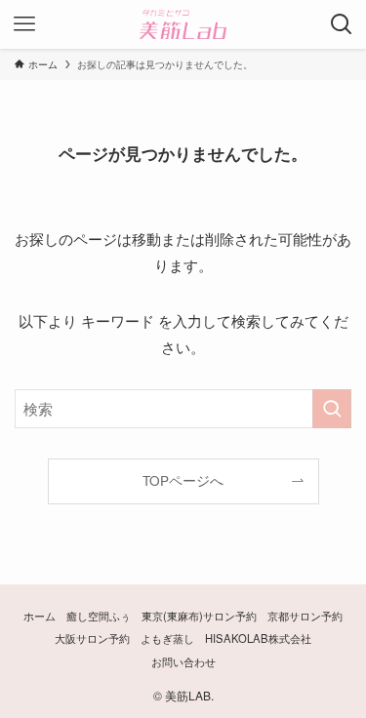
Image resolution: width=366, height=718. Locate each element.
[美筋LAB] (183, 24)
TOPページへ (183, 480)
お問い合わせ (183, 661)
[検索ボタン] (341, 24)
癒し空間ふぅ (98, 615)
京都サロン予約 (305, 615)
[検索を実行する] (331, 408)
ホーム (39, 615)
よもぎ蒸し (167, 638)
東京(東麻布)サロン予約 (199, 615)
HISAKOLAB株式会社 (258, 638)
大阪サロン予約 (92, 638)
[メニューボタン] (24, 24)
